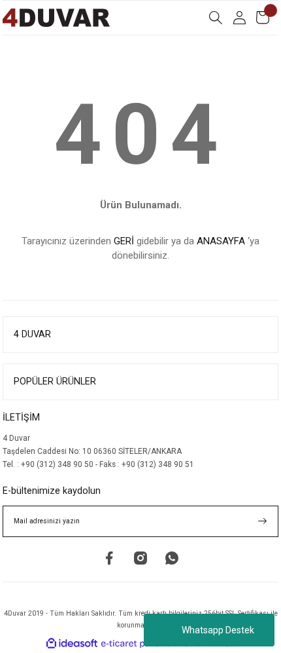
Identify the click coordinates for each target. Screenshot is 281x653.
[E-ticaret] (139, 643)
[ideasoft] (72, 644)
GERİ (124, 241)
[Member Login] (239, 18)
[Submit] (262, 521)
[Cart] (263, 18)
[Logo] (56, 18)
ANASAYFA (221, 241)
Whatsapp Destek (218, 630)
